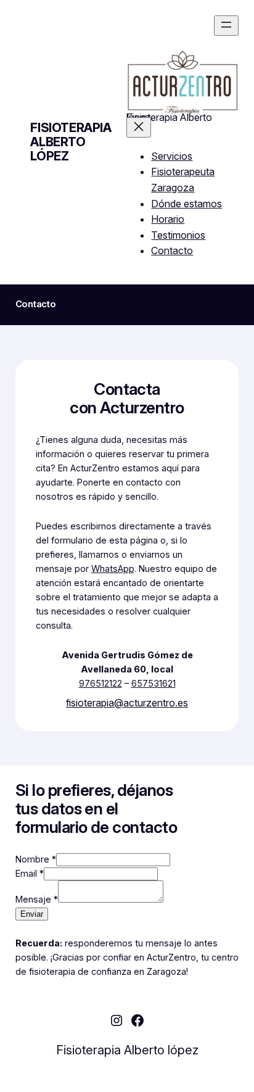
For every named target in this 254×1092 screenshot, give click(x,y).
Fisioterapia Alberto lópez (70, 141)
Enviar (31, 914)
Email (29, 873)
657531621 (153, 683)
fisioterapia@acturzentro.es (127, 703)
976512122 (100, 683)
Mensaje (36, 899)
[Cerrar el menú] (138, 127)
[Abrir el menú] (226, 25)
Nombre (35, 859)
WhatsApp (112, 568)
